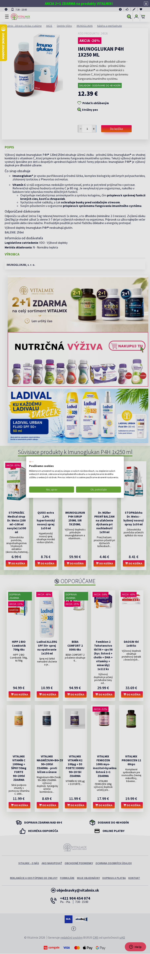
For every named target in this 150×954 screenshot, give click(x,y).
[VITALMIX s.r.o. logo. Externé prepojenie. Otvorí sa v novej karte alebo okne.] (31, 462)
